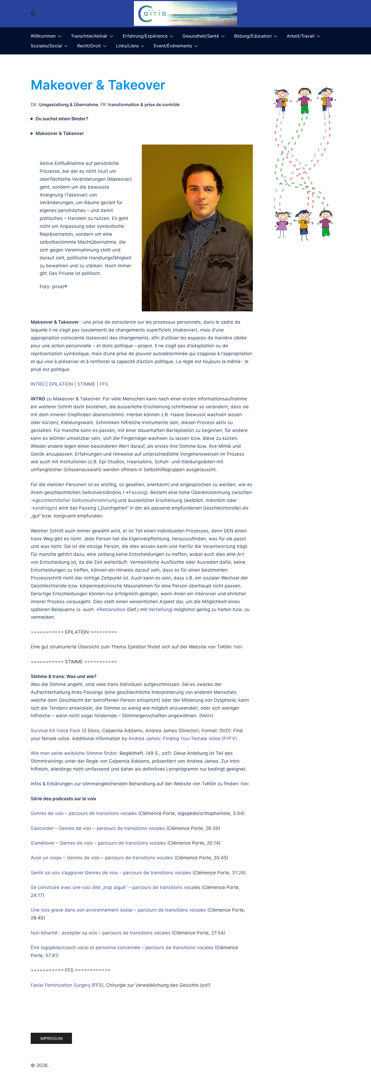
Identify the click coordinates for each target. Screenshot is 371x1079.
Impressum (51, 1038)
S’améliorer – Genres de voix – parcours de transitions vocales (98, 843)
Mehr (206, 715)
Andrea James (144, 738)
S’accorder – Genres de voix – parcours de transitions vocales (98, 828)
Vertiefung (159, 609)
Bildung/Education (253, 36)
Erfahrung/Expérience (145, 36)
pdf (165, 753)
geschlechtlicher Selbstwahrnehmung (76, 500)
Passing (137, 492)
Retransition (112, 609)
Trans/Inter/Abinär (89, 36)
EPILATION (61, 384)
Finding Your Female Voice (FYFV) (200, 738)
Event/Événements (173, 45)
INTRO (38, 384)
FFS (104, 384)
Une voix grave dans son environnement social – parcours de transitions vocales (118, 910)
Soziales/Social (46, 45)
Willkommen (43, 36)
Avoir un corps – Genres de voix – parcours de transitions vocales (102, 857)
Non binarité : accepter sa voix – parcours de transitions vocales (101, 933)
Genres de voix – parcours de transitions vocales (84, 813)
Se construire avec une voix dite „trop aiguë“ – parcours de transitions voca (112, 887)
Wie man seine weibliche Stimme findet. (74, 753)
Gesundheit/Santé (201, 36)
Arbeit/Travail (301, 36)
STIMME (86, 384)
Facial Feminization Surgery (60, 985)
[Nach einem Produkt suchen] (33, 13)
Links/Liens (127, 45)
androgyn (45, 508)
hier (238, 646)
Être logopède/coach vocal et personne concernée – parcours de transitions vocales (122, 947)
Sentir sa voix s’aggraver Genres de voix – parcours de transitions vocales (111, 872)
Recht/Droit (89, 45)
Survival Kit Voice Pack (55, 730)
